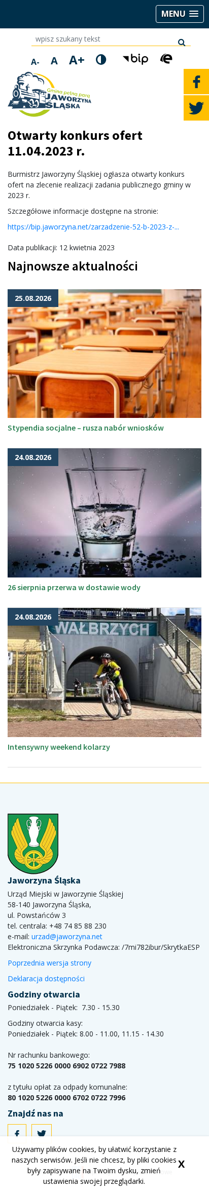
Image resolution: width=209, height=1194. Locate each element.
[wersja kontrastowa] (101, 59)
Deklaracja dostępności (46, 978)
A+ (77, 59)
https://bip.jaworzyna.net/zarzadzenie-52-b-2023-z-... (93, 227)
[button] (180, 14)
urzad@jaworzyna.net (66, 936)
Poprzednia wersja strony (49, 963)
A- (35, 61)
